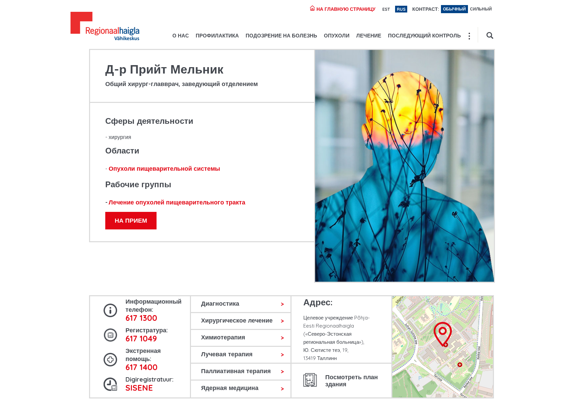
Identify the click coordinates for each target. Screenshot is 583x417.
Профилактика (217, 35)
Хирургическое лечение (237, 320)
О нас (180, 35)
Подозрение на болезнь (281, 35)
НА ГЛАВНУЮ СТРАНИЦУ (345, 9)
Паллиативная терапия (236, 371)
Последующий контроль (424, 35)
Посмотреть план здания (351, 380)
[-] (105, 27)
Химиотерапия (223, 337)
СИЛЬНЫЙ (481, 8)
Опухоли (337, 35)
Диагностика (220, 303)
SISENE (139, 388)
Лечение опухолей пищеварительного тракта (177, 202)
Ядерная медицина (229, 388)
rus (401, 9)
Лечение (368, 35)
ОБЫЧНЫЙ (454, 8)
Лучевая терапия (227, 354)
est (386, 9)
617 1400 (142, 367)
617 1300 (141, 318)
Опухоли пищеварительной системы (164, 168)
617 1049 (141, 338)
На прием (131, 220)
